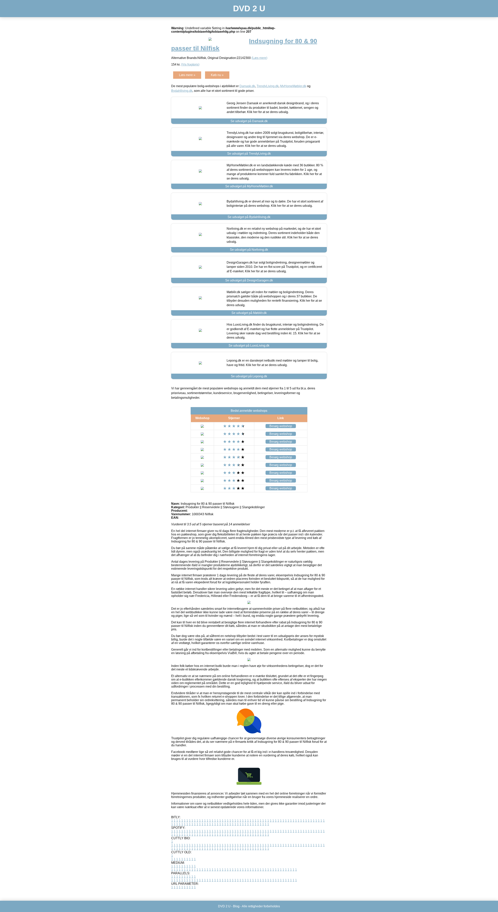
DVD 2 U (249, 8)
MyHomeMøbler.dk (293, 86)
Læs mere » (187, 75)
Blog (236, 906)
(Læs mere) (259, 58)
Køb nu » (217, 75)
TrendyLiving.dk (268, 86)
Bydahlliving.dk (181, 90)
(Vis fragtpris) (190, 64)
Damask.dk (247, 86)
